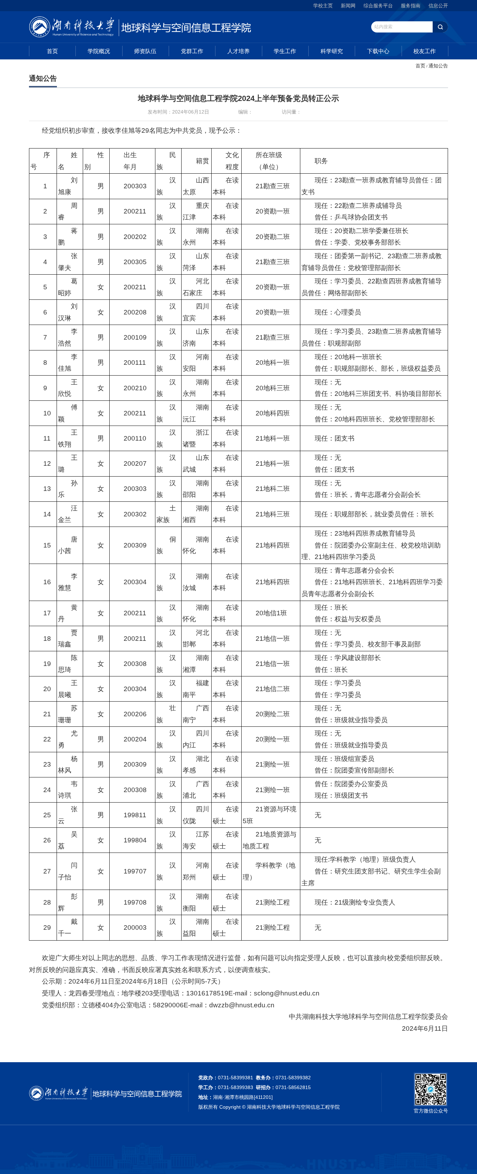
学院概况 (99, 51)
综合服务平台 (378, 5)
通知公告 (438, 65)
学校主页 (323, 5)
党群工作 (192, 51)
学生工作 (285, 51)
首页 (52, 51)
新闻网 (348, 5)
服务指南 (410, 5)
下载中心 (378, 51)
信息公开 (438, 5)
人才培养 (238, 51)
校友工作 (424, 51)
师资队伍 (145, 51)
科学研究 (332, 51)
